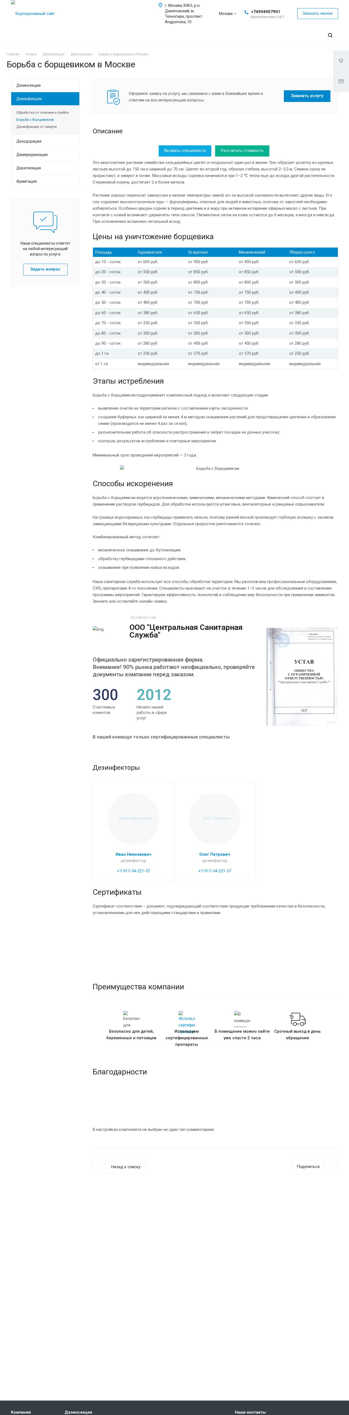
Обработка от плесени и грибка (42, 112)
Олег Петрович (214, 854)
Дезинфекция (29, 99)
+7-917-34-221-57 (133, 871)
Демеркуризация (32, 154)
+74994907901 (265, 11)
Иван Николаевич (133, 854)
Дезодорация (28, 141)
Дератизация (28, 168)
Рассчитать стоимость (242, 150)
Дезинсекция (28, 85)
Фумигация (26, 181)
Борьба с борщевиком (35, 120)
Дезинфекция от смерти (36, 127)
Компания (21, 1412)
